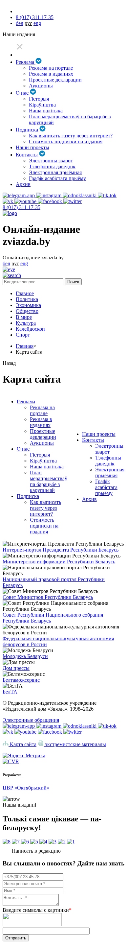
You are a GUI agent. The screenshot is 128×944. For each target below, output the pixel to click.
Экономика (28, 305)
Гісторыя (39, 99)
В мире (24, 317)
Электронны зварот (51, 160)
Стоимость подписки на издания (65, 141)
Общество (27, 311)
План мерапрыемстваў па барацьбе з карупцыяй (48, 481)
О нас (23, 93)
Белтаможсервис (21, 680)
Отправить (15, 937)
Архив (23, 184)
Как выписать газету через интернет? (71, 135)
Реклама (25, 62)
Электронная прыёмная (55, 172)
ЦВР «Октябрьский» (26, 788)
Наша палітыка (46, 110)
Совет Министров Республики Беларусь (48, 597)
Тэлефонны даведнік (52, 166)
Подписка (27, 129)
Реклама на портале (51, 68)
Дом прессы (16, 668)
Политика (27, 299)
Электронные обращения (31, 720)
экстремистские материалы (75, 744)
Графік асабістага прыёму (57, 178)
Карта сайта (22, 744)
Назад (9, 363)
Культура (26, 323)
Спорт (23, 335)
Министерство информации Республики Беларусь (59, 561)
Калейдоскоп (30, 329)
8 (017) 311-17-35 (34, 17)
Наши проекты (32, 147)
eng (37, 23)
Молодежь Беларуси (25, 656)
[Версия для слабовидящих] (9, 269)
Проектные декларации (55, 80)
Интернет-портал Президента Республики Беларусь (60, 550)
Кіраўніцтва (42, 104)
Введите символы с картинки (37, 910)
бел (19, 23)
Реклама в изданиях (51, 74)
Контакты (27, 154)
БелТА (10, 692)
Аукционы (41, 85)
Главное (25, 293)
